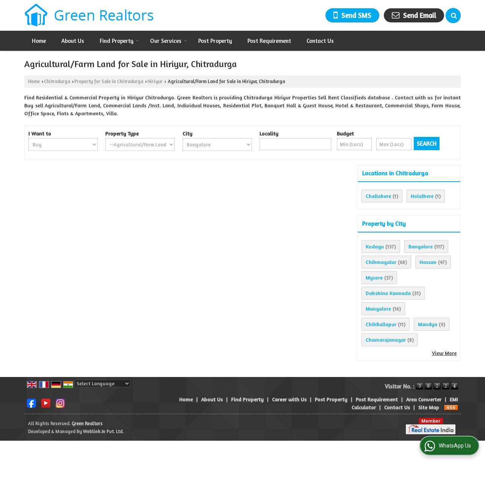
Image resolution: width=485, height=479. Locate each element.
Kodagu (375, 246)
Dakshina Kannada (388, 293)
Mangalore (378, 308)
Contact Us (320, 40)
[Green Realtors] (89, 15)
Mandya (427, 324)
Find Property (116, 40)
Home (39, 40)
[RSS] (451, 407)
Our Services (165, 40)
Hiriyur (155, 81)
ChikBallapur (381, 324)
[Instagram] (60, 402)
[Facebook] (31, 402)
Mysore (374, 277)
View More (444, 353)
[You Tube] (45, 402)
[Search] (453, 15)
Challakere (378, 196)
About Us (72, 40)
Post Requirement (269, 40)
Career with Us (289, 399)
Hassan (427, 262)
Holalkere (422, 196)
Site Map (428, 407)
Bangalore (420, 246)
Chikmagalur (381, 262)
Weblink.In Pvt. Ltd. (103, 431)
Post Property (215, 40)
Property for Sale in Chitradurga (108, 81)
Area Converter (423, 399)
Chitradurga (57, 81)
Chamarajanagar (386, 339)
